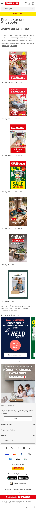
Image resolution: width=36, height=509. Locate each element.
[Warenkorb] (33, 3)
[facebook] (6, 448)
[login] (29, 3)
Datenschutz (27, 489)
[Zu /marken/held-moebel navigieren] (15, 338)
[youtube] (24, 448)
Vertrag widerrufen (28, 507)
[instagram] (18, 448)
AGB (21, 489)
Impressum (16, 489)
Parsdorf (14, 311)
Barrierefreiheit (23, 493)
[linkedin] (29, 448)
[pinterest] (12, 448)
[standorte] (26, 3)
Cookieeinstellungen (12, 493)
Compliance (8, 489)
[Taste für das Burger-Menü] (2, 3)
